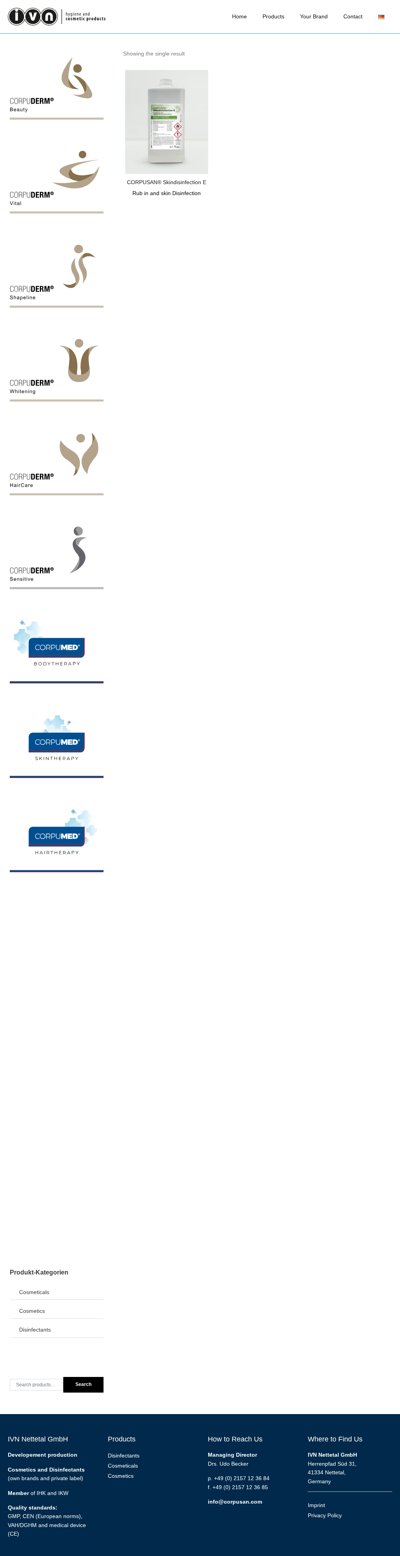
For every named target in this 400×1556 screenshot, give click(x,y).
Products (273, 16)
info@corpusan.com (235, 1502)
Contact (352, 16)
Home (239, 16)
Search (83, 1384)
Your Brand (314, 16)
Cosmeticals (34, 1292)
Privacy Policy (325, 1515)
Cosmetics (32, 1311)
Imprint (316, 1505)
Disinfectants (35, 1330)
